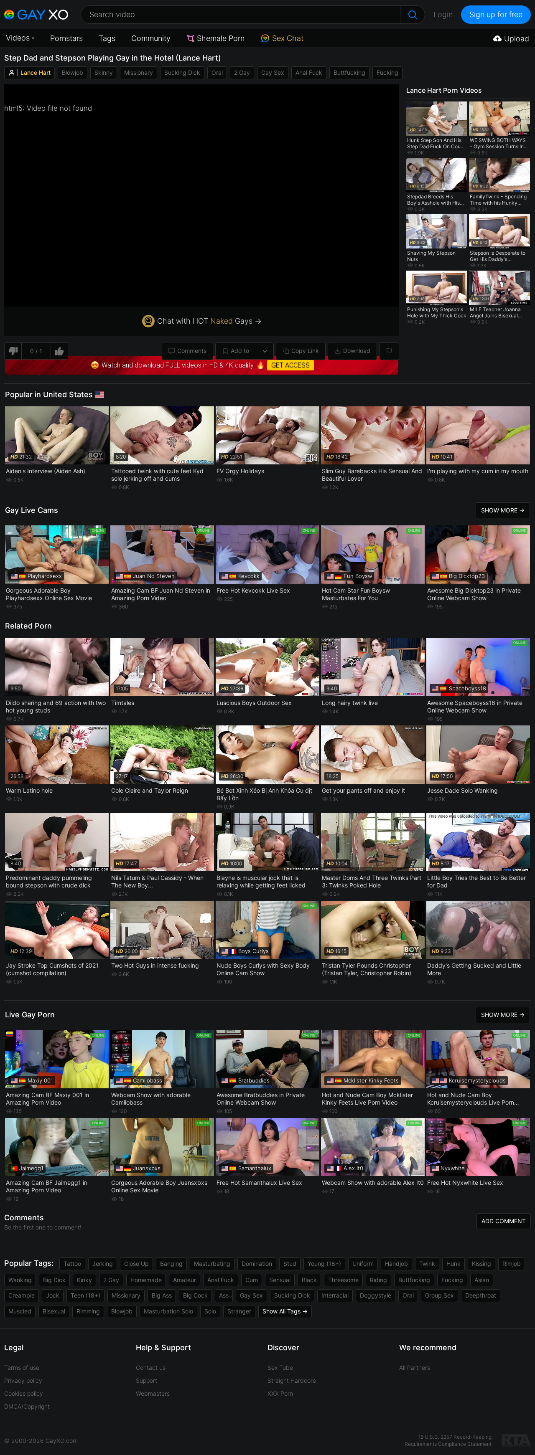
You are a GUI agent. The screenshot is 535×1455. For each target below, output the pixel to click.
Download (356, 350)
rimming (88, 1311)
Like (59, 351)
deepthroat (480, 1295)
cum (251, 1279)
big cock (195, 1295)
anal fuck (309, 72)
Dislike (12, 351)
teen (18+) (85, 1295)
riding (378, 1279)
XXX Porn (280, 1393)
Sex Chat (287, 38)
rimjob (511, 1263)
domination (257, 1263)
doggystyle (375, 1295)
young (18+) (324, 1263)
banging (171, 1263)
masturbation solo (168, 1311)
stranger (239, 1311)
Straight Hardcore (292, 1380)
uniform (363, 1263)
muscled (19, 1311)
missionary (138, 72)
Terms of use (21, 1367)
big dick (54, 1279)
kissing (481, 1263)
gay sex (272, 72)
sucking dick (182, 72)
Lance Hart (35, 72)
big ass (162, 1295)
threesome (343, 1279)
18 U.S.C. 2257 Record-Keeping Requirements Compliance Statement (448, 1440)
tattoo (72, 1263)
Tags (107, 38)
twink (427, 1263)
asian (481, 1279)
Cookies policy (23, 1393)
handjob (396, 1263)
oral (217, 72)
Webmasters (153, 1393)
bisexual (54, 1311)
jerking (102, 1263)
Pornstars (66, 38)
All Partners (414, 1367)
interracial (335, 1295)
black (309, 1279)
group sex (439, 1295)
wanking (20, 1279)
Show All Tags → (285, 1311)
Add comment (504, 1220)
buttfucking (349, 72)
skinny (103, 72)
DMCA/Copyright (27, 1406)
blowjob (72, 72)
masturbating (212, 1263)
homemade (146, 1279)
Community (151, 38)
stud (289, 1263)
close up (136, 1263)
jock (52, 1295)
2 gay (242, 72)
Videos (18, 37)
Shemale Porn (221, 38)
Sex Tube (280, 1367)
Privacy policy (23, 1380)
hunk (453, 1263)
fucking (387, 72)
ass (224, 1295)
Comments (191, 350)
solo (210, 1311)
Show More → (503, 510)
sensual (279, 1279)
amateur (184, 1279)
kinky (84, 1279)
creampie (21, 1295)
